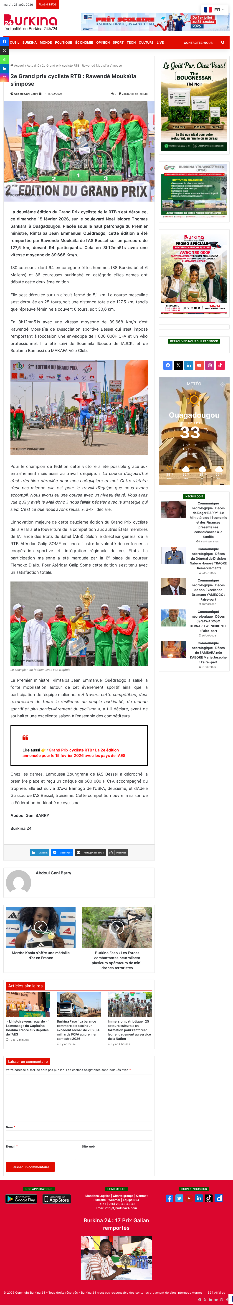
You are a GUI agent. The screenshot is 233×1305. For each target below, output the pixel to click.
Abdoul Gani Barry (26, 93)
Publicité (100, 1200)
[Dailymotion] (219, 1201)
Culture (146, 42)
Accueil (18, 65)
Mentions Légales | (99, 1196)
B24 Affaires (216, 1292)
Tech (131, 42)
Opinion (103, 42)
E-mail (12, 1146)
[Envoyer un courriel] (40, 93)
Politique (63, 42)
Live (160, 42)
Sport (118, 42)
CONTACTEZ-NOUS (198, 43)
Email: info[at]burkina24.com (116, 1208)
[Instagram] (4, 77)
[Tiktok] (209, 1201)
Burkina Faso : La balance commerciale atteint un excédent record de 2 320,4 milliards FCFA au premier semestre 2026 (78, 1030)
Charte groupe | (124, 1196)
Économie (84, 42)
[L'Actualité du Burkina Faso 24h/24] (30, 22)
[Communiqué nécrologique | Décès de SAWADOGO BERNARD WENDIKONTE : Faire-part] (173, 617)
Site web (88, 1146)
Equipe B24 (130, 1200)
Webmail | (115, 1200)
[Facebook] (4, 41)
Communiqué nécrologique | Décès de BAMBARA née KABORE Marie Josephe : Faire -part (208, 652)
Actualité (33, 65)
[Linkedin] (4, 68)
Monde (46, 42)
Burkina (30, 42)
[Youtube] (189, 1201)
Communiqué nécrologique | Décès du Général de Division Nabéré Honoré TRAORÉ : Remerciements (208, 558)
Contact (142, 1196)
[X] (4, 50)
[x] (179, 1201)
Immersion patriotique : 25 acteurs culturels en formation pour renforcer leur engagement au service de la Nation (129, 1030)
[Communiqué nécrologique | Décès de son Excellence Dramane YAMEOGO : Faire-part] (173, 586)
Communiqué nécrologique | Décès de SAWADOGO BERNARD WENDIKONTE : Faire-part (208, 621)
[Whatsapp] (4, 59)
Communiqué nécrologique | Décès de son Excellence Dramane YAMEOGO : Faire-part (208, 589)
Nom (10, 1127)
